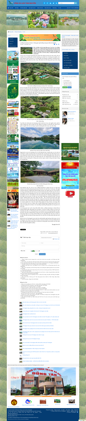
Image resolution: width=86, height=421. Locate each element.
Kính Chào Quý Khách (66, 396)
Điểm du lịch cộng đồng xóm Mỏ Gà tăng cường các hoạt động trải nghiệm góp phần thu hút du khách (40, 267)
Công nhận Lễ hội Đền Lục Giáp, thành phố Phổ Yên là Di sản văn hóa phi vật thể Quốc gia (40, 296)
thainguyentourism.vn (72, 111)
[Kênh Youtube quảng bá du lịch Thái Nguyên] (70, 193)
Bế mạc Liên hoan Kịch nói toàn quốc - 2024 (29, 293)
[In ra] (56, 44)
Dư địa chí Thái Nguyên (71, 412)
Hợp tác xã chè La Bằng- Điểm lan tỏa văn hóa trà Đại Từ (33, 345)
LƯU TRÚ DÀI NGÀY (67, 62)
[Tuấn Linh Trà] (42, 401)
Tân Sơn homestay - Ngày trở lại (27, 279)
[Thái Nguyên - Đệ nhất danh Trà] (13, 91)
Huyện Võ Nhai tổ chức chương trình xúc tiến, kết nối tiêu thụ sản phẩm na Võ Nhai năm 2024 (40, 259)
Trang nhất (11, 7)
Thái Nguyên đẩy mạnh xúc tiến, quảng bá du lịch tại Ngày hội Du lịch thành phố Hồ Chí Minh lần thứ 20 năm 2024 (41, 332)
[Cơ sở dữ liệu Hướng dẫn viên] (13, 144)
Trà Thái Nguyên (67, 80)
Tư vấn (59, 7)
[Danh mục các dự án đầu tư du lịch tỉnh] (13, 102)
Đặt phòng (54, 7)
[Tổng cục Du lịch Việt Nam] (13, 159)
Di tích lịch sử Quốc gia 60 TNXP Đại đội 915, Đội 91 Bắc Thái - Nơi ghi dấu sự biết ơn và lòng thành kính (41, 352)
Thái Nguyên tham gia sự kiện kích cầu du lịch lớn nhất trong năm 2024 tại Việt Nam (38, 325)
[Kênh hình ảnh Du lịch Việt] (13, 151)
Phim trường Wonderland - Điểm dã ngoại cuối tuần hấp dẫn (34, 348)
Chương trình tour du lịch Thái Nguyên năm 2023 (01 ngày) (33, 334)
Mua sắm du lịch (48, 7)
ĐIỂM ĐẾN (66, 53)
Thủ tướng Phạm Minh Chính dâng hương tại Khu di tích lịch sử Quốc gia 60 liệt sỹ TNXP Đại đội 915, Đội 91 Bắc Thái (39, 270)
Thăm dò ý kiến (57, 409)
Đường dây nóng (71, 118)
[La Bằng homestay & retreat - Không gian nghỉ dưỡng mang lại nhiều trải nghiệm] (26, 50)
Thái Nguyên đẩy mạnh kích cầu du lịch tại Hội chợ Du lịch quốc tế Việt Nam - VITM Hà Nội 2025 (40, 319)
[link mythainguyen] (70, 178)
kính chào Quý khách (29, 396)
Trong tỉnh (11, 38)
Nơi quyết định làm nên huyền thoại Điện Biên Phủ (32, 358)
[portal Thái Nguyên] (13, 187)
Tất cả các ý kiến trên (68, 85)
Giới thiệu (16, 7)
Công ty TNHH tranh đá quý (47, 396)
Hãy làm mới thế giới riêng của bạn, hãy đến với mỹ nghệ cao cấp (38, 396)
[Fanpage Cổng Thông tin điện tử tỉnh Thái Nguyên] (70, 164)
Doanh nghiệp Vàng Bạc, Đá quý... (71, 407)
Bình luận (76, 409)
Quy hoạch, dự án (32, 7)
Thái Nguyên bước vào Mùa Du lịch (29, 313)
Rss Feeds (68, 409)
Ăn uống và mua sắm (67, 82)
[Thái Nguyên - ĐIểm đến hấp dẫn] (13, 71)
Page (72, 409)
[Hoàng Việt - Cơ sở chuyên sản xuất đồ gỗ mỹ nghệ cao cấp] (28, 401)
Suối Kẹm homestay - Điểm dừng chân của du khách (31, 287)
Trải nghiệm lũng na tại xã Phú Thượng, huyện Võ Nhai (32, 264)
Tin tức (9, 35)
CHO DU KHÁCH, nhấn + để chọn (68, 49)
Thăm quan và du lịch (68, 83)
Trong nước (11, 41)
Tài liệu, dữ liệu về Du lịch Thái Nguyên (58, 411)
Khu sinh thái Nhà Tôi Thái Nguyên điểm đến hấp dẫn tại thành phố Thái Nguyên (37, 342)
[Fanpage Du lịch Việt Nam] (13, 172)
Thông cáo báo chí (12, 46)
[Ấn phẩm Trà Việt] (13, 184)
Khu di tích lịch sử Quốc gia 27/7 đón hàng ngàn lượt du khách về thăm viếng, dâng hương (40, 276)
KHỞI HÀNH (66, 55)
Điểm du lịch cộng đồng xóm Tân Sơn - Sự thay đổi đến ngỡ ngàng (33, 284)
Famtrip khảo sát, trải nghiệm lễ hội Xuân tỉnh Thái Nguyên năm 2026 (35, 311)
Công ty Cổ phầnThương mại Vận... (14, 405)
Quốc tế (10, 43)
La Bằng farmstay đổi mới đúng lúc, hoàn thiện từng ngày (31, 285)
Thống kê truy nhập (49, 409)
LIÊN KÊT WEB (67, 67)
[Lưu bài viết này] (58, 44)
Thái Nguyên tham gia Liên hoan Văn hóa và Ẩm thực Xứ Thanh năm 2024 (35, 292)
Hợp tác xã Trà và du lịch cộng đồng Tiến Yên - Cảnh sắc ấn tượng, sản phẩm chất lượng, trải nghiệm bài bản (39, 275)
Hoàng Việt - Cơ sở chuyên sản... (28, 405)
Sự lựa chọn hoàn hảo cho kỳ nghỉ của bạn (19, 396)
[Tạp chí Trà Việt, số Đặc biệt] (13, 200)
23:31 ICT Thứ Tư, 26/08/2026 (73, 7)
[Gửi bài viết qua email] (54, 44)
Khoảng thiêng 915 (26, 355)
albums (68, 411)
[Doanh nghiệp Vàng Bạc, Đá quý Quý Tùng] (71, 402)
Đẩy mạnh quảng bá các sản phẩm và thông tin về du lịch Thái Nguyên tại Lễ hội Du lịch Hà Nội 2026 (41, 305)
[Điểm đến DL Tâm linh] (13, 111)
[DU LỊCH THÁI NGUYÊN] (70, 151)
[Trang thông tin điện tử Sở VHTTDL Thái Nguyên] (13, 180)
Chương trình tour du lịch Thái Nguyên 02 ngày (31, 338)
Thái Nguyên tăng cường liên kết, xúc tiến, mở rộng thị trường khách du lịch (36, 308)
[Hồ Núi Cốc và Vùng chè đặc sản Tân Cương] (13, 190)
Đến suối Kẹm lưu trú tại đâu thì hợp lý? (28, 286)
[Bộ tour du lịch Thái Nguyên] (13, 138)
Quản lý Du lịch (40, 7)
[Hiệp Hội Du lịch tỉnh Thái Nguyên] (57, 401)
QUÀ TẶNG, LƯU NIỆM (68, 65)
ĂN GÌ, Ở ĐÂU (66, 58)
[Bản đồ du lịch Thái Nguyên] (13, 124)
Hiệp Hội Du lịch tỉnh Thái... (57, 404)
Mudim (81, 420)
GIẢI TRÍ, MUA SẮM (67, 60)
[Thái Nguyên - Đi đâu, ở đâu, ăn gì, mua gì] (13, 55)
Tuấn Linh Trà (42, 404)
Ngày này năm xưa (74, 411)
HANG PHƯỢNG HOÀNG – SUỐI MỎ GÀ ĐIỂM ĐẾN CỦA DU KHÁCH (36, 361)
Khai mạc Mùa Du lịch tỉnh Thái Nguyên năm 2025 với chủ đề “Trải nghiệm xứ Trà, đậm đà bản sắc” (41, 316)
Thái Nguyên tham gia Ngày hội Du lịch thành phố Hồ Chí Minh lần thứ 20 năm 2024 (38, 328)
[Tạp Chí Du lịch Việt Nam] (13, 165)
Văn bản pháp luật (23, 7)
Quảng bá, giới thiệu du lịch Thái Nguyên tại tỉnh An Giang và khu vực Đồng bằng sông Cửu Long (40, 265)
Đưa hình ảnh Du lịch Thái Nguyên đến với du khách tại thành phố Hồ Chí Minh (37, 322)
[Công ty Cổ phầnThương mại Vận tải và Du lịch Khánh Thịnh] (14, 401)
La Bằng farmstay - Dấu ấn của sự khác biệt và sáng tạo (31, 288)
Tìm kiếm (63, 409)
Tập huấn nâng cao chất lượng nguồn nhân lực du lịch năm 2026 (34, 302)
